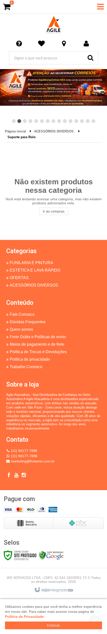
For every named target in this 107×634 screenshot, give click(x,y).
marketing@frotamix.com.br (33, 461)
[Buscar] (90, 57)
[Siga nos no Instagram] (23, 476)
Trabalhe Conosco (26, 367)
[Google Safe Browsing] (51, 555)
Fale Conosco (22, 314)
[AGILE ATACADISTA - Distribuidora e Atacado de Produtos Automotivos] (53, 25)
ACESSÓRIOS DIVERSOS (54, 131)
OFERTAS (19, 278)
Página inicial (15, 131)
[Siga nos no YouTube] (16, 476)
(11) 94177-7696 (24, 451)
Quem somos (21, 329)
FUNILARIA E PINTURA (31, 263)
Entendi (53, 625)
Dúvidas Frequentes (28, 322)
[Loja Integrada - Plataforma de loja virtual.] (53, 590)
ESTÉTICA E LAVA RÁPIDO (35, 270)
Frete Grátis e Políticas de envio (38, 337)
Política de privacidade (30, 359)
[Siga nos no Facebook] (8, 476)
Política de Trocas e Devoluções (38, 352)
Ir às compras (53, 211)
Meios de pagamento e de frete (37, 344)
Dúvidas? (20, 43)
